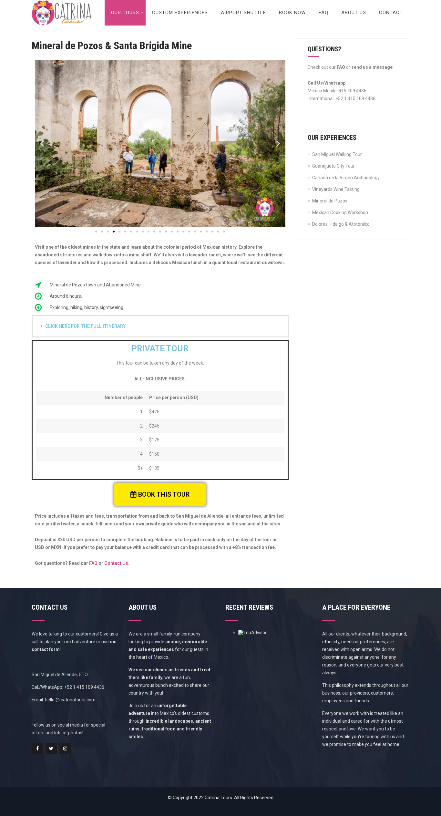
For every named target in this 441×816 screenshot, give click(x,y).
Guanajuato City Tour (333, 166)
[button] (42, 143)
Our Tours (125, 12)
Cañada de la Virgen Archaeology (346, 177)
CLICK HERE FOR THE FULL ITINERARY (85, 326)
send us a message (372, 67)
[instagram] (65, 748)
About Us (353, 12)
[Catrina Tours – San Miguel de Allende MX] (61, 2)
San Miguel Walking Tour (337, 154)
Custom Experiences (180, 12)
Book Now (292, 12)
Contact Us (116, 563)
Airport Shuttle (243, 12)
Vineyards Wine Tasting (336, 189)
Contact (391, 12)
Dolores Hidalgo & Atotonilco (341, 224)
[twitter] (51, 748)
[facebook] (37, 748)
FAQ (323, 12)
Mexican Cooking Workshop (340, 212)
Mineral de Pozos (329, 200)
